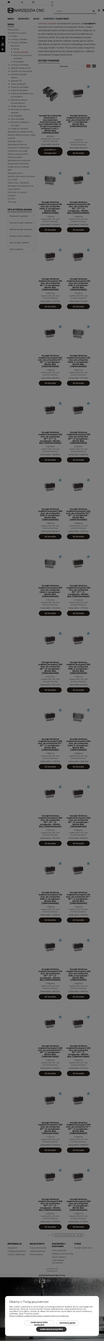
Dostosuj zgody (67, 1323)
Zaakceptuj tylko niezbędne (39, 1323)
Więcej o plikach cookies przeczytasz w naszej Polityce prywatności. (39, 1316)
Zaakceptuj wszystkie (51, 1329)
